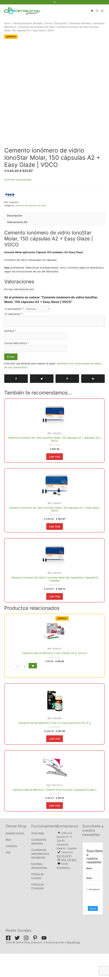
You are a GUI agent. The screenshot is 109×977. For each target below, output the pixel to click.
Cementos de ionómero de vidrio (36, 26)
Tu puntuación (13, 308)
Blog (8, 839)
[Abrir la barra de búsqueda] (97, 11)
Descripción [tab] (14, 215)
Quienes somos (15, 832)
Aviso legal (37, 832)
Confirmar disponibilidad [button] (17, 179)
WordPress (73, 942)
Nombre (10, 330)
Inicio (7, 23)
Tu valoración (13, 313)
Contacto (11, 845)
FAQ (8, 852)
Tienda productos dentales (27, 23)
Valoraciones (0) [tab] (17, 222)
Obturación (60, 23)
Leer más (54, 456)
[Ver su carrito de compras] (92, 11)
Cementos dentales (80, 23)
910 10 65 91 (64, 856)
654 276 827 (68, 859)
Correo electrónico (16, 343)
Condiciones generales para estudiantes (40, 853)
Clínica (48, 23)
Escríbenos (63, 867)
